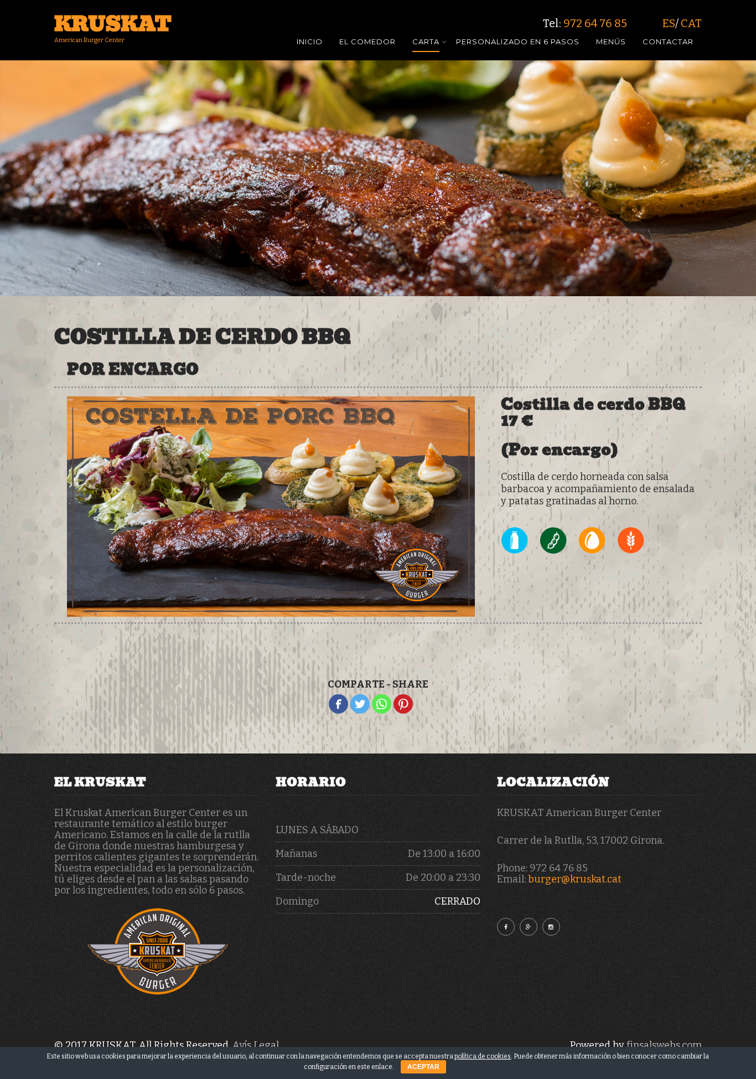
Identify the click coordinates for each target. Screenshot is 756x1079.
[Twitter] (360, 704)
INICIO (310, 42)
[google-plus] (528, 927)
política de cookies (482, 1056)
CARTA (425, 42)
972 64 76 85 (595, 23)
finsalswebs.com (664, 1045)
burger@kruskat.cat (575, 879)
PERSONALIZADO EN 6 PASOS (517, 42)
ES (668, 23)
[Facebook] (338, 704)
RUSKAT (113, 24)
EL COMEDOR (367, 42)
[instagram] (551, 927)
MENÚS (611, 42)
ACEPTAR (423, 1067)
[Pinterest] (403, 704)
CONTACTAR (668, 42)
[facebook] (506, 927)
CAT (691, 23)
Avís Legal (255, 1045)
